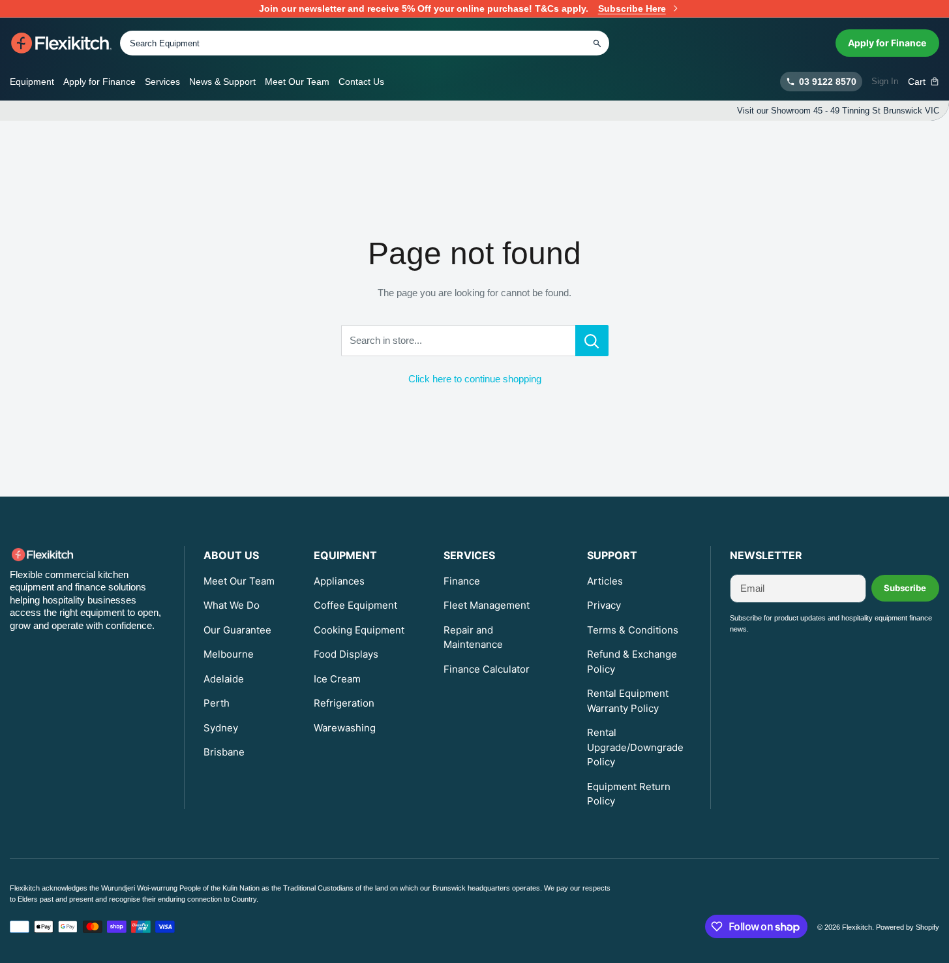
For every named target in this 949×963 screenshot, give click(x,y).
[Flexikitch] (61, 43)
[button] (924, 81)
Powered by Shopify (907, 927)
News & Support (222, 81)
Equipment (32, 81)
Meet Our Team (297, 81)
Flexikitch (857, 927)
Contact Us (361, 81)
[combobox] (364, 43)
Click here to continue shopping (474, 378)
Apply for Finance (887, 42)
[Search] (597, 43)
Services (162, 81)
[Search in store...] (592, 340)
